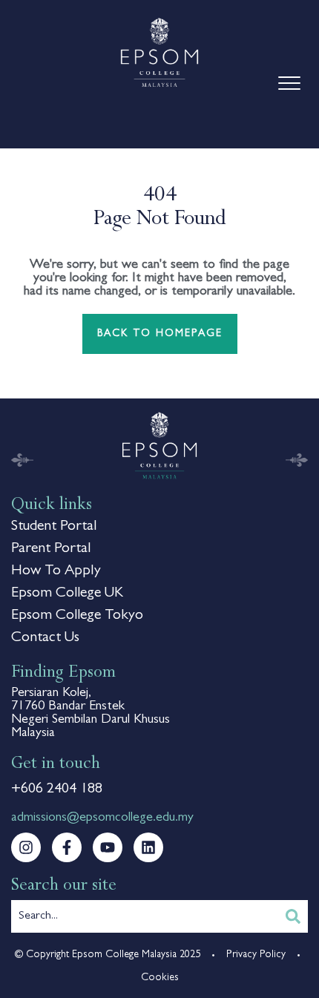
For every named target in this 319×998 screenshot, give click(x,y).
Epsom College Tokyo (77, 615)
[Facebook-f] (67, 847)
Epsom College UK (67, 593)
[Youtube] (107, 847)
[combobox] (144, 916)
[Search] (293, 916)
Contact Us (45, 638)
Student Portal (53, 526)
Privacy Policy (256, 955)
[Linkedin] (148, 847)
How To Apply (56, 571)
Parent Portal (51, 549)
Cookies (160, 978)
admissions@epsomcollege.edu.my (102, 818)
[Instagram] (26, 847)
